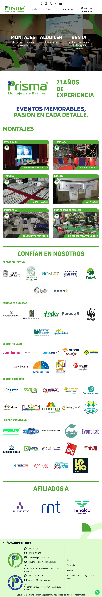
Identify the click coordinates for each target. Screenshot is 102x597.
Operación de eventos (86, 10)
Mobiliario (67, 9)
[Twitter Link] (51, 4)
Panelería (50, 9)
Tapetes (34, 9)
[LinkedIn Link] (61, 4)
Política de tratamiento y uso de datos (80, 577)
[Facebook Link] (41, 4)
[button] (97, 592)
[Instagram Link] (46, 4)
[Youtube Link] (56, 4)
